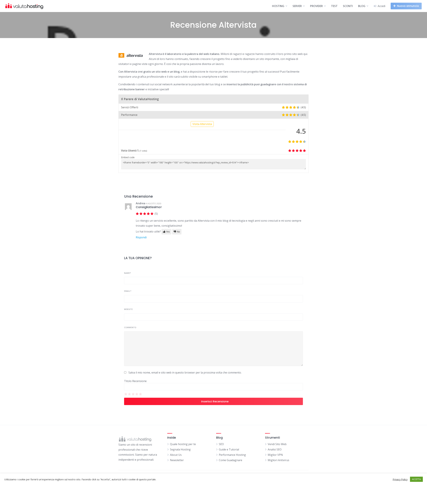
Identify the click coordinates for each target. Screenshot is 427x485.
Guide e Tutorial (229, 449)
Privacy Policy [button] (400, 479)
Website (128, 309)
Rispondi (141, 237)
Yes (167, 231)
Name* (127, 273)
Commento (130, 327)
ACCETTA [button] (416, 479)
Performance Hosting (232, 455)
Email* (127, 291)
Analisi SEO (275, 449)
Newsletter (177, 460)
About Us (176, 455)
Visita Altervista (202, 124)
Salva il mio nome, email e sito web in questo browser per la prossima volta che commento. (185, 372)
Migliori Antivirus (278, 460)
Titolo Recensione (135, 381)
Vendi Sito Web (277, 444)
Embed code (128, 157)
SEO (221, 444)
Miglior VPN (275, 455)
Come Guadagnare (230, 460)
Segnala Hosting (180, 449)
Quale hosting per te (183, 444)
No (178, 231)
